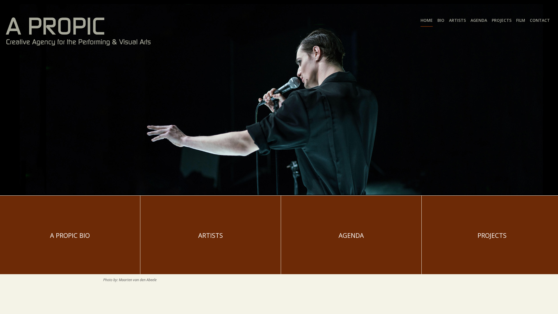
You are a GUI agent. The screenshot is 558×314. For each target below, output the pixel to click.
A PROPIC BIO (70, 235)
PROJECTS (492, 235)
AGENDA (351, 235)
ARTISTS (210, 235)
